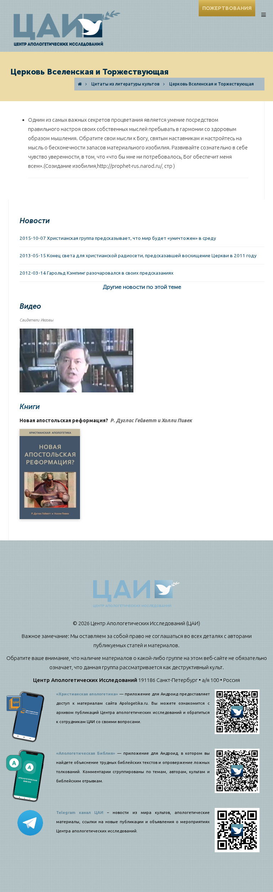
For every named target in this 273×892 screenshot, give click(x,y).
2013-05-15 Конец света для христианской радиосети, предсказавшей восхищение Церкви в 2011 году (138, 255)
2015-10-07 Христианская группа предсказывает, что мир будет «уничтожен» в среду (118, 238)
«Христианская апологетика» (87, 694)
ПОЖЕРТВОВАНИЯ (227, 8)
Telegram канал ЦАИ (79, 812)
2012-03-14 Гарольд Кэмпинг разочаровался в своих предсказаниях (96, 273)
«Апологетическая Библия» (85, 753)
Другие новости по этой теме (142, 286)
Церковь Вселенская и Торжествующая (211, 84)
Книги (30, 406)
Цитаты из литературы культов (125, 84)
